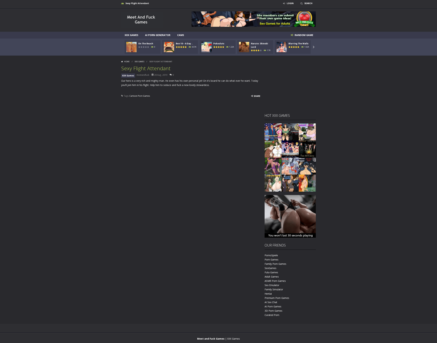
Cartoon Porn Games (139, 95)
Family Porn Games (275, 263)
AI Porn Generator (157, 35)
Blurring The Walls (298, 43)
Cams (180, 35)
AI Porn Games (273, 306)
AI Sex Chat (271, 302)
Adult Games (272, 276)
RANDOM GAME (303, 35)
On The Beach (145, 43)
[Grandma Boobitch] (307, 131)
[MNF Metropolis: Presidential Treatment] (273, 131)
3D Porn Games (273, 310)
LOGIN (290, 3)
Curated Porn (272, 315)
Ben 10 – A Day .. (184, 43)
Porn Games (271, 259)
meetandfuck (143, 74)
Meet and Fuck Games (210, 338)
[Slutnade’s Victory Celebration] (273, 182)
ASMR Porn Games (275, 280)
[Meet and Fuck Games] (142, 27)
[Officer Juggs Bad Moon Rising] (307, 165)
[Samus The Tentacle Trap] (273, 165)
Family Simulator (274, 289)
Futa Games (271, 272)
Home (127, 61)
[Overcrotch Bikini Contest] (290, 148)
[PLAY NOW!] (131, 46)
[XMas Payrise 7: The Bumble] (290, 165)
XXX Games (131, 35)
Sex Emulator (272, 285)
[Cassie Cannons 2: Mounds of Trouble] (290, 182)
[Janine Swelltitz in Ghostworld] (307, 182)
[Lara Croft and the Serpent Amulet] (290, 131)
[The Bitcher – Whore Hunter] (307, 148)
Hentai (268, 293)
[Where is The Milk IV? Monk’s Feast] (273, 148)
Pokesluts (218, 43)
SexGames (270, 268)
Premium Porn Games (277, 298)
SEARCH (308, 3)
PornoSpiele (271, 255)
